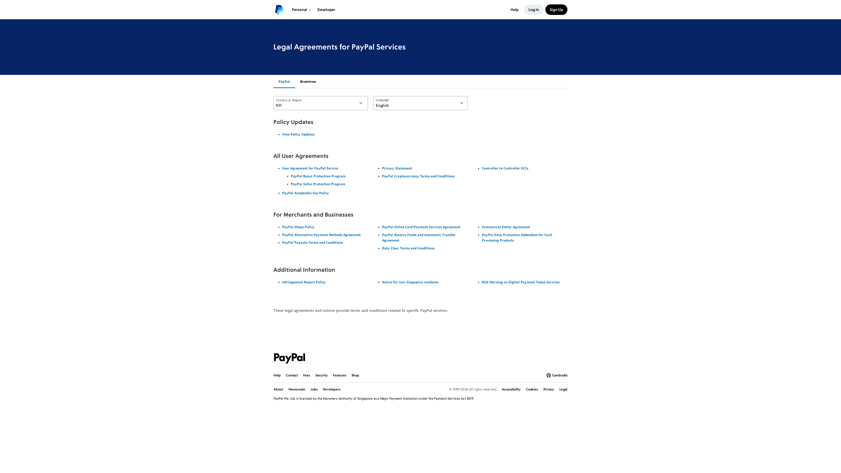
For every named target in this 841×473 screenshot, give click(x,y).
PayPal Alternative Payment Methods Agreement (321, 235)
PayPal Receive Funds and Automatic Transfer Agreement (419, 238)
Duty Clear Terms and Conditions (408, 248)
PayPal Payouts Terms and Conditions (312, 242)
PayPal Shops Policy (298, 227)
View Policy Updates (298, 134)
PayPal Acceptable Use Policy (305, 193)
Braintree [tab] (308, 81)
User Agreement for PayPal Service (310, 168)
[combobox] (320, 103)
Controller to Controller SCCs (505, 168)
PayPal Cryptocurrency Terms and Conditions (418, 176)
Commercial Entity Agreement (506, 227)
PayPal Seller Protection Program (318, 184)
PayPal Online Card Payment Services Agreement (421, 227)
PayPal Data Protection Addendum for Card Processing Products (517, 238)
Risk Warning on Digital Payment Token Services (521, 282)
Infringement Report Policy (304, 282)
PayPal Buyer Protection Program (318, 176)
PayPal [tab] (284, 81)
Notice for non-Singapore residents (410, 282)
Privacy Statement (397, 168)
